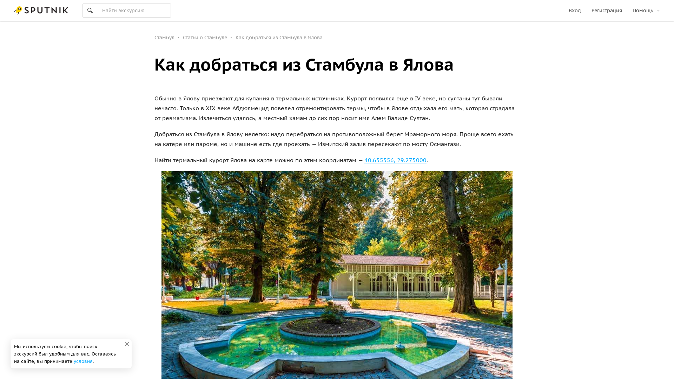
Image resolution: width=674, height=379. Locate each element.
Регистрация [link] (607, 10)
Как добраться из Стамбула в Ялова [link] (279, 37)
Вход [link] (575, 10)
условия (83, 361)
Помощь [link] (643, 10)
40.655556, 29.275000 (395, 160)
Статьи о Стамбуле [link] (205, 37)
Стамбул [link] (164, 37)
